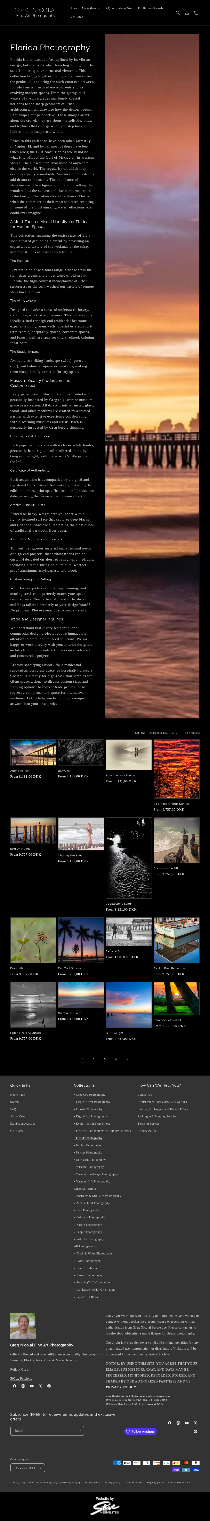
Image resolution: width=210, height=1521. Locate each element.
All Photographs (84, 1246)
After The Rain (20, 770)
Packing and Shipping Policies (157, 1116)
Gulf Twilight (114, 1033)
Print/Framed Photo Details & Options (162, 1101)
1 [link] (83, 1059)
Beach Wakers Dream (120, 775)
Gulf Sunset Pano (69, 1013)
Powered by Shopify (69, 1482)
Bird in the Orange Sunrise (172, 803)
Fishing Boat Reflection (169, 968)
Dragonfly (17, 968)
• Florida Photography (88, 1138)
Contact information (179, 1482)
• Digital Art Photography (90, 1116)
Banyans (64, 770)
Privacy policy (112, 1482)
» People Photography (88, 1232)
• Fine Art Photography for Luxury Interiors (102, 1130)
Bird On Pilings (20, 848)
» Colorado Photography (89, 1217)
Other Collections (85, 1188)
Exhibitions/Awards (22, 1123)
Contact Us (145, 1094)
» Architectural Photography (92, 1203)
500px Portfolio (21, 1378)
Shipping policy (155, 1482)
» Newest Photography (88, 1275)
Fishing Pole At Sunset (25, 1032)
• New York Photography (90, 1159)
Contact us (18, 676)
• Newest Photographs (88, 1152)
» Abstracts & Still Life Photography (97, 1195)
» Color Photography (87, 1260)
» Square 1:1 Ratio (86, 1297)
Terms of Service (149, 1123)
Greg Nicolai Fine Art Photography (39, 1482)
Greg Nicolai (142, 1327)
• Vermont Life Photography (92, 1181)
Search (14, 1101)
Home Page (17, 1094)
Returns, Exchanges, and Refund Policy (163, 1109)
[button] (91, 8)
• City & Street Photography (92, 1101)
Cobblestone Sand (118, 903)
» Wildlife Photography (89, 1239)
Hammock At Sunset (167, 1020)
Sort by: (140, 732)
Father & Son (114, 951)
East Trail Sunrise (69, 968)
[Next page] (127, 1059)
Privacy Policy (147, 1130)
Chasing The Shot (70, 855)
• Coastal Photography (88, 1109)
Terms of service (133, 1482)
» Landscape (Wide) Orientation (94, 1289)
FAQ (13, 1109)
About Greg (17, 1116)
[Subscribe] (79, 1431)
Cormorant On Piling (167, 868)
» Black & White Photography (93, 1253)
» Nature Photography (88, 1224)
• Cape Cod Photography (89, 1094)
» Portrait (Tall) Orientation (92, 1282)
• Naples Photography (88, 1145)
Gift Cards (17, 1130)
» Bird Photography (86, 1210)
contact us (51, 610)
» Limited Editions (86, 1268)
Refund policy (92, 1482)
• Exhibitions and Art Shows (92, 1123)
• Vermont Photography (89, 1167)
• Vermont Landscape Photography (96, 1174)
